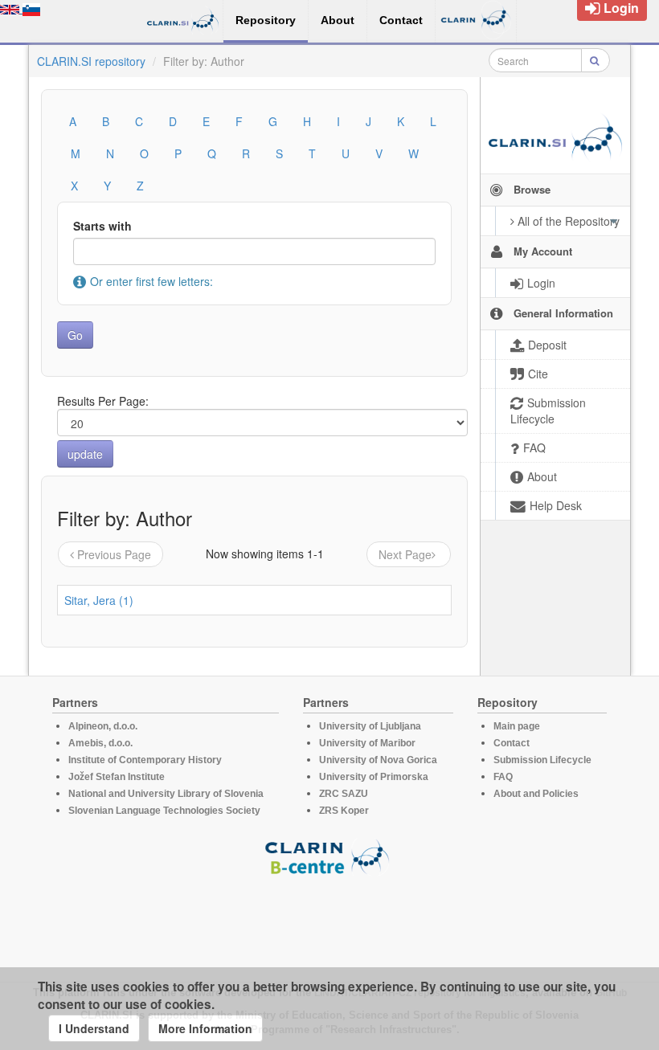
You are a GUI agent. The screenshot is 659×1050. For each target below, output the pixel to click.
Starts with (102, 226)
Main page (516, 726)
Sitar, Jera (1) (98, 600)
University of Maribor (367, 743)
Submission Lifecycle (542, 760)
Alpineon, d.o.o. (102, 726)
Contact (511, 743)
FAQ (503, 776)
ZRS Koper (344, 810)
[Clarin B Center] (329, 856)
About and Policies (536, 793)
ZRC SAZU (343, 793)
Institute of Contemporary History (145, 760)
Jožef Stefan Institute (116, 776)
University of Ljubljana (370, 726)
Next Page (405, 554)
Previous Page (114, 554)
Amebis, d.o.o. (100, 743)
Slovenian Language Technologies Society (164, 810)
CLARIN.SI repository (91, 61)
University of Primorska (373, 776)
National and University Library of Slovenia (166, 793)
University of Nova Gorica (378, 760)
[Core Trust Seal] (329, 921)
